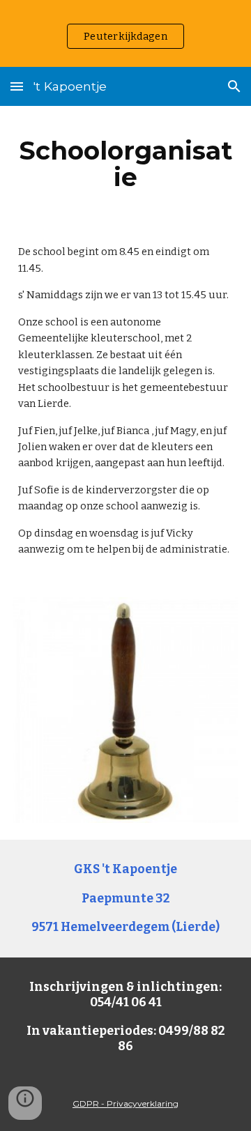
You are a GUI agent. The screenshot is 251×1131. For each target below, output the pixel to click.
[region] (125, 33)
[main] (125, 164)
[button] (16, 86)
